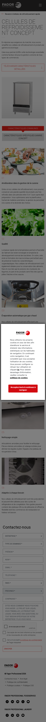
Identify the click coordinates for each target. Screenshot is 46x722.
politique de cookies (19, 378)
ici (18, 369)
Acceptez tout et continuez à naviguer (23, 388)
